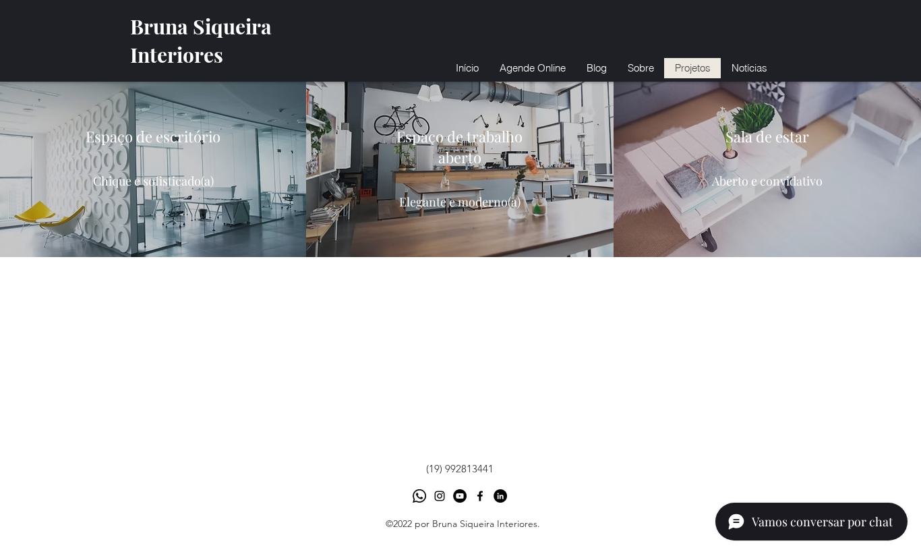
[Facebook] (480, 496)
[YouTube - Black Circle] (460, 496)
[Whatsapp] (419, 496)
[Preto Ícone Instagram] (439, 496)
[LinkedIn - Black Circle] (500, 496)
